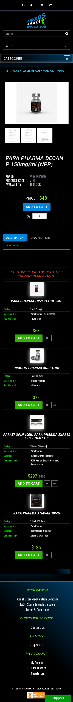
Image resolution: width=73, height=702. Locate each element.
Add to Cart (37, 207)
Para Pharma (38, 176)
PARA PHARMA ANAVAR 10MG (36, 513)
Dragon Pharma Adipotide (36, 368)
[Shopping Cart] (42, 5)
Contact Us (37, 627)
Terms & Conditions (37, 609)
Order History (38, 668)
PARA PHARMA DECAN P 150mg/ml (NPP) (38, 71)
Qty (28, 216)
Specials (38, 645)
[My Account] (33, 5)
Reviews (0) (14, 245)
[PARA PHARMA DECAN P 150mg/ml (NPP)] (37, 103)
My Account (38, 662)
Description (15, 237)
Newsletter (37, 673)
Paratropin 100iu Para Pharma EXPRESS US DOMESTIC (36, 436)
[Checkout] (51, 5)
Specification (40, 237)
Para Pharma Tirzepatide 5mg (37, 301)
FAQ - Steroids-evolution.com (37, 604)
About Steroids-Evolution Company (37, 599)
